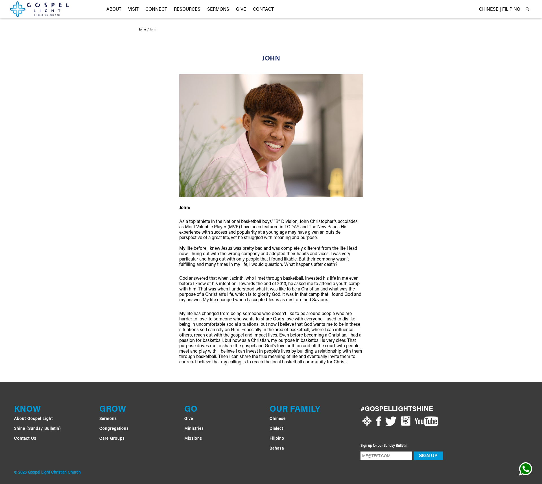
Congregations (114, 429)
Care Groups (112, 439)
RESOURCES (187, 9)
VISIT (133, 9)
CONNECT (156, 9)
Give (188, 419)
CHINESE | (490, 9)
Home (142, 30)
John (153, 30)
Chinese (278, 419)
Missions (193, 439)
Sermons (218, 9)
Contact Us (25, 439)
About (113, 9)
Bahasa (277, 449)
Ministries (194, 429)
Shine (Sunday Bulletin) (37, 429)
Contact (263, 9)
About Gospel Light (33, 419)
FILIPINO (511, 9)
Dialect (276, 429)
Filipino (277, 439)
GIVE (241, 9)
